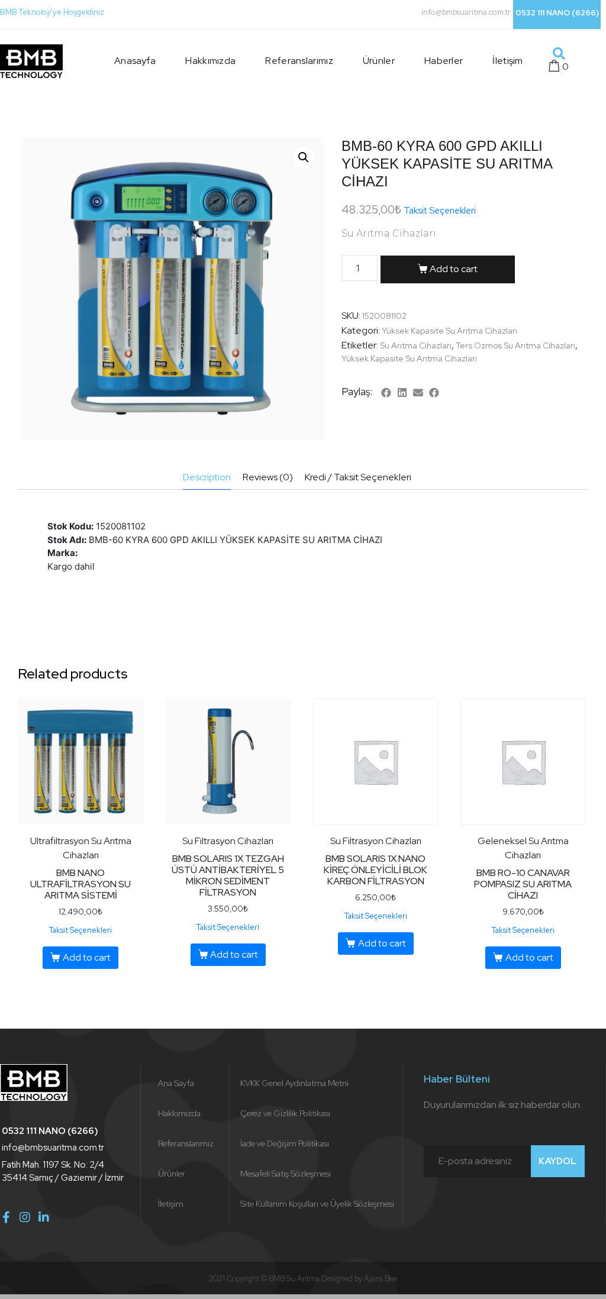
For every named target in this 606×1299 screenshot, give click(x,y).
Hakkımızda (210, 60)
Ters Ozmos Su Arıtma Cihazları (515, 345)
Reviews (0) (268, 477)
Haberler (443, 60)
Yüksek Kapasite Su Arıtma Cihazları (449, 330)
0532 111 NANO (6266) (557, 13)
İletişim (507, 60)
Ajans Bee (381, 1279)
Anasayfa (135, 60)
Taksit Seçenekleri (440, 211)
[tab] (207, 478)
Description (207, 477)
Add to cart (454, 269)
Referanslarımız (299, 60)
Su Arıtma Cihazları (416, 345)
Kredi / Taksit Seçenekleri (358, 477)
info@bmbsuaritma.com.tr (466, 12)
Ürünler (379, 60)
